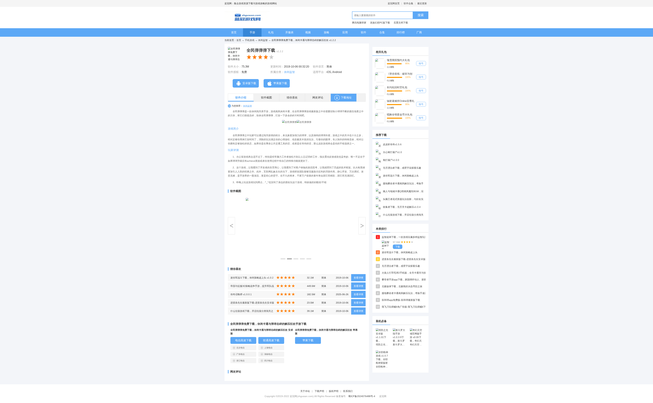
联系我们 (348, 391)
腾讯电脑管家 (359, 22)
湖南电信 (268, 354)
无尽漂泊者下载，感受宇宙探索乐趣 (401, 266)
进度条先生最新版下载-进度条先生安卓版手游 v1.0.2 (252, 303)
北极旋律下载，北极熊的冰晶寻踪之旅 (402, 286)
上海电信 (268, 348)
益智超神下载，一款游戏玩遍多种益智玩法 (404, 237)
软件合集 (408, 3)
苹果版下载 (280, 83)
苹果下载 (308, 340)
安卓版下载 (249, 83)
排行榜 (401, 32)
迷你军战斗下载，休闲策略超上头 (399, 252)
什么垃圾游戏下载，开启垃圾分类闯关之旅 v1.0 (251, 312)
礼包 (271, 32)
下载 (397, 246)
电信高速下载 (243, 340)
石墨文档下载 (401, 22)
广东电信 (240, 354)
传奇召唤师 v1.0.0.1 (241, 294)
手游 (252, 32)
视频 (308, 32)
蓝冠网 (382, 396)
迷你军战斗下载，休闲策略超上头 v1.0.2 (251, 277)
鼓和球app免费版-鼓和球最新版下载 (401, 300)
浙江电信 (240, 360)
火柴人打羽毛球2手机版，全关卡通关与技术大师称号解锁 (405, 272)
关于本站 (305, 391)
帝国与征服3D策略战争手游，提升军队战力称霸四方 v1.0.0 (252, 287)
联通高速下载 (271, 340)
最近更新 (422, 3)
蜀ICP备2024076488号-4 (361, 396)
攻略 (326, 32)
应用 (345, 32)
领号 (421, 63)
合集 (382, 32)
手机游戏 (249, 40)
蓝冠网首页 (394, 3)
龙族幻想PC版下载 (380, 22)
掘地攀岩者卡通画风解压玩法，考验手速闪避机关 (405, 293)
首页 (234, 32)
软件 (363, 32)
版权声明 (333, 391)
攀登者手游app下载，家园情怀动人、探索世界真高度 (405, 279)
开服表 (289, 32)
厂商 (419, 32)
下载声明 (319, 391)
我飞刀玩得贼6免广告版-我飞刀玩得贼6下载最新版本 (405, 306)
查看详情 (358, 277)
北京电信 (240, 348)
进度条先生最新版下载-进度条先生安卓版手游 (405, 259)
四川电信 (268, 360)
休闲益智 (263, 40)
